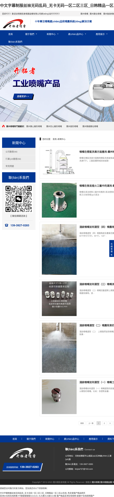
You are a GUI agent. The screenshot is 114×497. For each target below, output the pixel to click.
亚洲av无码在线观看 (9, 495)
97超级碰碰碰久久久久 (28, 495)
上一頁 (90, 423)
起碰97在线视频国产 (85, 495)
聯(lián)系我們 (15, 41)
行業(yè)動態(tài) (13, 158)
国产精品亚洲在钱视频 (66, 495)
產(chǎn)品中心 (75, 34)
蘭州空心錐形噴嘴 (54, 126)
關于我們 (29, 34)
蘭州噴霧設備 (106, 482)
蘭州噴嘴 (84, 13)
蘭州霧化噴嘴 (95, 13)
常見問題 (10, 165)
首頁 (10, 34)
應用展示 (100, 34)
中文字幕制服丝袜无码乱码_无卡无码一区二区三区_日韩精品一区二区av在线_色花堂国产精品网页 (42, 492)
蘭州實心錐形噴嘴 (34, 126)
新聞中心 (51, 34)
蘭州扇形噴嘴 (72, 126)
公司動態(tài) (11, 151)
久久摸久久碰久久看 (47, 495)
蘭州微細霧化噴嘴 (90, 126)
